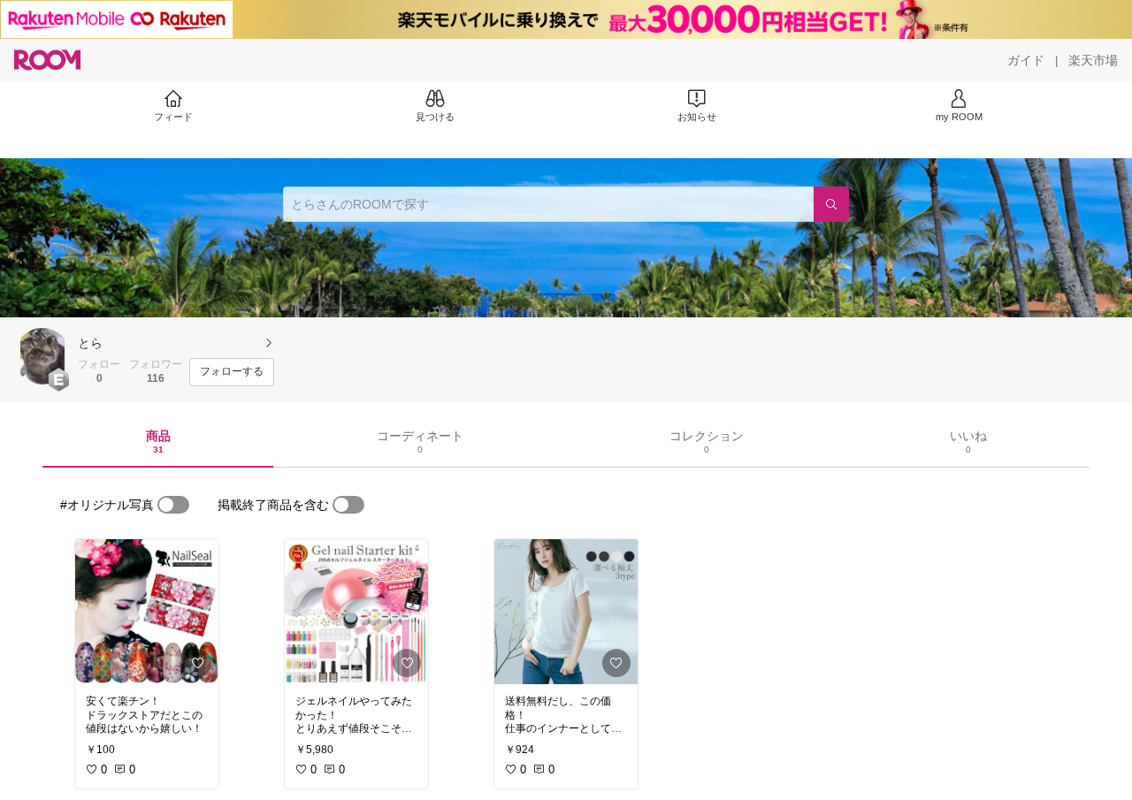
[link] (146, 611)
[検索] (831, 204)
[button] (42, 356)
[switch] (173, 505)
